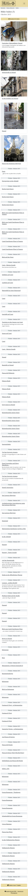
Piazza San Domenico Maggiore (11, 163)
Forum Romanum (7, 800)
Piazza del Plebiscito (8, 373)
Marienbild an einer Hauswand (11, 290)
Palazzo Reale (6, 381)
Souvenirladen (6, 444)
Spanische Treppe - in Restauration (12, 729)
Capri (3, 298)
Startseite (3, 8)
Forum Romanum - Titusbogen (11, 792)
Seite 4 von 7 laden (15, 885)
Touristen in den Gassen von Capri (12, 322)
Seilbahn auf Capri (7, 275)
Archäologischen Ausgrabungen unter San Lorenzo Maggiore (13, 504)
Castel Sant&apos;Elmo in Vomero (12, 241)
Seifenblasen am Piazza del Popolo (12, 761)
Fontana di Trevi (7, 713)
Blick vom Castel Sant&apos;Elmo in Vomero (13, 213)
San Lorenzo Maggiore (9, 495)
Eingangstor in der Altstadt (10, 181)
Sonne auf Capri (7, 333)
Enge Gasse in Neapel (8, 405)
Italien (17, 8)
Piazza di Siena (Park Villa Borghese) (13, 753)
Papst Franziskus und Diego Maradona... (10, 464)
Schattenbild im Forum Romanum (12, 816)
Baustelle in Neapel (8, 365)
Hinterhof (5, 521)
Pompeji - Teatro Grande (9, 552)
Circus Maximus (7, 824)
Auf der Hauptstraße (8, 560)
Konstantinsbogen (7, 673)
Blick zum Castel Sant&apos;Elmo (12, 629)
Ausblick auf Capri (7, 283)
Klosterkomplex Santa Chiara (11, 413)
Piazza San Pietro (7, 832)
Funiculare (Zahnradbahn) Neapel (12, 43)
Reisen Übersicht (10, 8)
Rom (3, 658)
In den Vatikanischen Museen (11, 840)
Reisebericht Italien (14, 19)
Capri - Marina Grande (8, 265)
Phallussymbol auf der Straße (11, 596)
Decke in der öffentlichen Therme (12, 575)
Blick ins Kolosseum (8, 689)
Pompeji (4, 544)
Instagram (14, 893)
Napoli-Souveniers (7, 487)
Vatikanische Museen (8, 848)
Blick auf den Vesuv (8, 257)
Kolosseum (5, 650)
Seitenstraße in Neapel (9, 72)
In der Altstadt (6, 537)
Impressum (20, 891)
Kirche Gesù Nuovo (8, 189)
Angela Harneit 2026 (11, 891)
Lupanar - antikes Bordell (9, 583)
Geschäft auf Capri (7, 314)
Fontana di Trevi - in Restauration (12, 705)
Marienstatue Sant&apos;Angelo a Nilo (14, 529)
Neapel (4, 131)
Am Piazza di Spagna (8, 737)
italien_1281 (5, 769)
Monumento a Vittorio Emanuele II (12, 665)
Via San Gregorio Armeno (10, 452)
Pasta (3, 171)
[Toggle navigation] (24, 3)
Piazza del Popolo (7, 745)
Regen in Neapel (7, 638)
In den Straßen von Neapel (10, 98)
